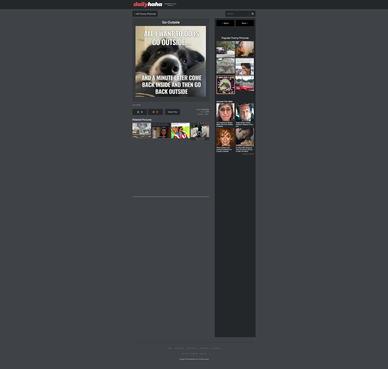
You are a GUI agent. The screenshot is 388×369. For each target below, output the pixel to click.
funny (206, 114)
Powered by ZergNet (248, 154)
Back (226, 23)
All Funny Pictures (146, 14)
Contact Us (203, 353)
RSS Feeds (185, 353)
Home (170, 348)
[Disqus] (170, 168)
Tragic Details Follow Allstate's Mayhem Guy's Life (244, 124)
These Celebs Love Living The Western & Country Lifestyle (224, 149)
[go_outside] (170, 61)
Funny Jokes (215, 348)
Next (244, 23)
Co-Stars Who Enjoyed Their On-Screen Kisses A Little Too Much (244, 149)
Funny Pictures (191, 348)
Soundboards (204, 348)
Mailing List (194, 353)
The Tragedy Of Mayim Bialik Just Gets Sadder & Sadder (224, 124)
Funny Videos (179, 348)
